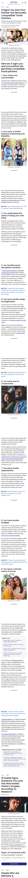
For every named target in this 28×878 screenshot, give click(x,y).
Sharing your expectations (9, 200)
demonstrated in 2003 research (13, 83)
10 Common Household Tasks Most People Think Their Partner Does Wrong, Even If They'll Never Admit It (14, 759)
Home (2, 7)
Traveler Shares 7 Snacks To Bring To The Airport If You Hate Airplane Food (13, 493)
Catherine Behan (5, 25)
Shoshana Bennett (14, 25)
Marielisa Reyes (5, 794)
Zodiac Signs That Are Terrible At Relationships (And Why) (12, 641)
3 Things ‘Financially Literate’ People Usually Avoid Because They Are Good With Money (14, 562)
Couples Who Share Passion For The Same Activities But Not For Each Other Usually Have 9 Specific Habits (14, 764)
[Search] (22, 2)
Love (7, 7)
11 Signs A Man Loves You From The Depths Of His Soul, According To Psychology (13, 654)
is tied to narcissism (15, 845)
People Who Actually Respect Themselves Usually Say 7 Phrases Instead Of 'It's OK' (13, 753)
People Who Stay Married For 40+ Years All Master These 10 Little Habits (13, 374)
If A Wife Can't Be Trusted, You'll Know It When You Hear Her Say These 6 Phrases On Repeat (13, 713)
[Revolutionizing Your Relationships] (14, 2)
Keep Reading (14, 864)
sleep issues (21, 333)
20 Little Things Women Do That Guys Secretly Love (14, 645)
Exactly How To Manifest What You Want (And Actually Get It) (14, 649)
